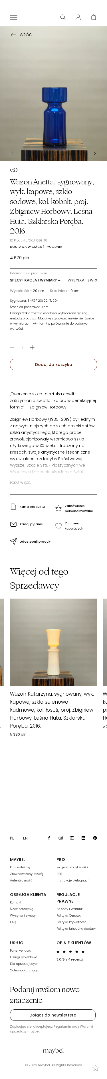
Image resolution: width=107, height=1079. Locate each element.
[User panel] (78, 17)
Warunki (86, 1026)
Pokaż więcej (20, 482)
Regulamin (62, 1026)
